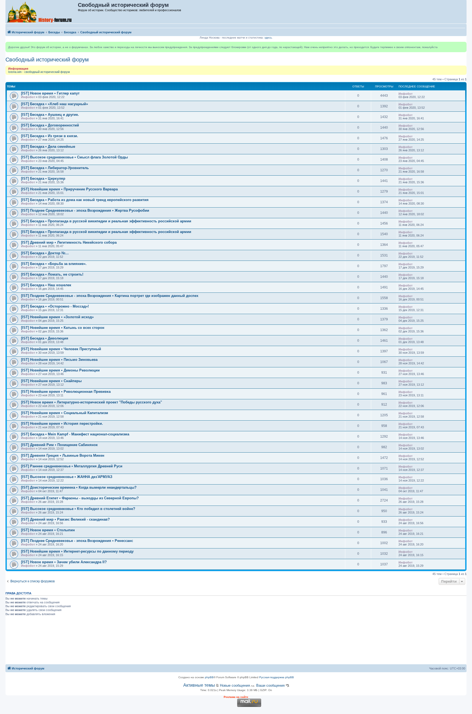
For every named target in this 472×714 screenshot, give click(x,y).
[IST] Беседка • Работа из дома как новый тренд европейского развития (85, 200)
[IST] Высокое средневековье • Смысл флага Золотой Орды (74, 157)
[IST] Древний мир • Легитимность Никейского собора (69, 242)
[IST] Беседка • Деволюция (44, 338)
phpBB (209, 677)
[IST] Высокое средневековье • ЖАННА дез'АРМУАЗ (66, 477)
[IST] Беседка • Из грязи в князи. (49, 136)
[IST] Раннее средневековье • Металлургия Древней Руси (71, 466)
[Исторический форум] (42, 12)
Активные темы (199, 685)
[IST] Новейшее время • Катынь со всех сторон (62, 328)
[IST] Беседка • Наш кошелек (46, 285)
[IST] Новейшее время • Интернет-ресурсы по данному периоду (77, 551)
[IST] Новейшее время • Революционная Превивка (66, 392)
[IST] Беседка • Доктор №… (45, 253)
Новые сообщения (235, 685)
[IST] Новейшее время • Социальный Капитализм (64, 413)
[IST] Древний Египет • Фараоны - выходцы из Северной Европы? (80, 498)
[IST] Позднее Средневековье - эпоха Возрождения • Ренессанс (77, 541)
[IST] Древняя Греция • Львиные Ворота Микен (62, 455)
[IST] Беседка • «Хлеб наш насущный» (54, 104)
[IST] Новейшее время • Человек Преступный (61, 349)
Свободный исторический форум (47, 60)
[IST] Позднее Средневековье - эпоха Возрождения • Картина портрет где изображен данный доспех (109, 296)
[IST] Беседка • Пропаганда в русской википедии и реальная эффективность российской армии (106, 221)
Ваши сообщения (270, 685)
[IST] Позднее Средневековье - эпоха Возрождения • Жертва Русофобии (85, 210)
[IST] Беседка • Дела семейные (48, 146)
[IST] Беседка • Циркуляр (43, 178)
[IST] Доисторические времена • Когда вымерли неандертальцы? (79, 487)
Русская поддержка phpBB (276, 677)
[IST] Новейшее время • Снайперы (51, 381)
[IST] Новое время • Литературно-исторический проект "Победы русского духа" (91, 402)
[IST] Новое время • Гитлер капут (50, 93)
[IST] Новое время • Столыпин (48, 530)
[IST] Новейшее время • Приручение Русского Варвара (69, 189)
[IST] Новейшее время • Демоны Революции (60, 370)
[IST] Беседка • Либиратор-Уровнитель (55, 168)
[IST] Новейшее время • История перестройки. (62, 423)
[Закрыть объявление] (462, 46)
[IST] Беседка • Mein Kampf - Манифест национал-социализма (75, 434)
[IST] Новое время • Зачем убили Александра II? (64, 562)
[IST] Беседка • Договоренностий (50, 125)
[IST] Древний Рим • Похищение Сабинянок (59, 445)
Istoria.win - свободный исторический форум (39, 71)
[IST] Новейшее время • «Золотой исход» (57, 317)
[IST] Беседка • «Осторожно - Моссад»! (55, 306)
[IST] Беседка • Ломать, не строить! (52, 274)
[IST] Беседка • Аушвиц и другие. (50, 115)
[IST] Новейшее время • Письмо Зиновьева (59, 360)
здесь (268, 37)
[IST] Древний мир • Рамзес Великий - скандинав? (65, 519)
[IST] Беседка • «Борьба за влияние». (54, 264)
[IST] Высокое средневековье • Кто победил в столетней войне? (78, 509)
